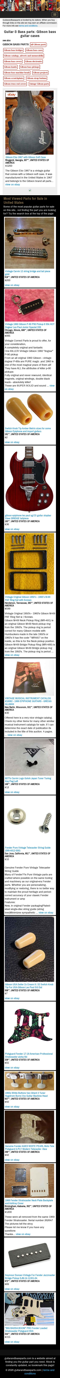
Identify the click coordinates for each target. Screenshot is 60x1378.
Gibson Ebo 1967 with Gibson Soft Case (26, 157)
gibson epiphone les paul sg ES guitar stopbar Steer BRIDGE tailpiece (28, 517)
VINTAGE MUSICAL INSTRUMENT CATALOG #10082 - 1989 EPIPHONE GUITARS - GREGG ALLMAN (28, 701)
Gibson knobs (10, 67)
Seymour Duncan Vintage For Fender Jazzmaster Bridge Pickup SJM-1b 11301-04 (30, 1276)
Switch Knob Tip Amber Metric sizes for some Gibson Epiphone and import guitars (28, 430)
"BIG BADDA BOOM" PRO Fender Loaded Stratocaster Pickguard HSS (26, 1329)
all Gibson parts (38, 44)
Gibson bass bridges (13, 50)
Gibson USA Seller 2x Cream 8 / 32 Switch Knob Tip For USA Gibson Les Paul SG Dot (29, 986)
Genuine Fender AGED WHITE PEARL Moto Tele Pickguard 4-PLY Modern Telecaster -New (29, 1147)
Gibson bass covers (13, 61)
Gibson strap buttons (36, 78)
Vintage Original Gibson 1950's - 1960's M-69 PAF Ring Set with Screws (27, 598)
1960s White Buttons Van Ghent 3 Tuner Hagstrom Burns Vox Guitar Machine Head (26, 1094)
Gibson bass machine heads (17, 72)
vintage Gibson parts (39, 84)
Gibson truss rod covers (15, 84)
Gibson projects (40, 72)
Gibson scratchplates (13, 78)
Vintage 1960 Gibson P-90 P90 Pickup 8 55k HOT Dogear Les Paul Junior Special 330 (30, 325)
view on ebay (12, 184)
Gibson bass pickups (29, 67)
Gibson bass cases (34, 50)
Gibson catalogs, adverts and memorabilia (23, 56)
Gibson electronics (33, 61)
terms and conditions (28, 26)
